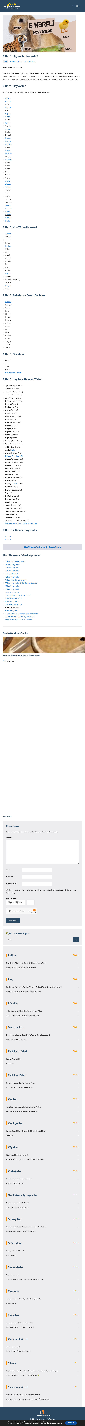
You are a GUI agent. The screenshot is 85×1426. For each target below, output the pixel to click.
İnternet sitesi (11, 884)
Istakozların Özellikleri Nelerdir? (42, 1039)
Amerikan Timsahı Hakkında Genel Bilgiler (42, 1323)
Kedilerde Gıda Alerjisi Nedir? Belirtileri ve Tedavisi (42, 1111)
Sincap (8, 184)
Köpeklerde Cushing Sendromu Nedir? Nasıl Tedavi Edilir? (42, 1159)
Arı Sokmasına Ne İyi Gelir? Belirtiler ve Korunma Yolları (42, 1011)
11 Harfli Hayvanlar (12, 592)
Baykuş (8, 246)
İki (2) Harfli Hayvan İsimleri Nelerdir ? (19, 620)
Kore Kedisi (42, 1063)
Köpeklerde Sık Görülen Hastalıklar (42, 1155)
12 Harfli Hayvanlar (12, 589)
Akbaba (8, 234)
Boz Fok (8, 209)
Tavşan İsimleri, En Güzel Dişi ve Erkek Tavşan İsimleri (42, 1299)
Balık (15, 484)
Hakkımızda (40, 1419)
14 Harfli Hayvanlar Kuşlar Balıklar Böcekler (21, 583)
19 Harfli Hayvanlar (12, 568)
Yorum (9, 837)
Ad (7, 870)
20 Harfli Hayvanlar (12, 565)
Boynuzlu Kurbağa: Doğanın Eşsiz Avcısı (42, 1179)
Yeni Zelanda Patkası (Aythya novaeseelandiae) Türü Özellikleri (42, 1227)
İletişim (32, 1419)
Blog (5, 61)
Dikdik (7, 117)
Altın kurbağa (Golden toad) (42, 1183)
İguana (7, 123)
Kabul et (71, 1423)
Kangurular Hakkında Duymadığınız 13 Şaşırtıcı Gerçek (42, 991)
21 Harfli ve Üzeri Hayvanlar (15, 561)
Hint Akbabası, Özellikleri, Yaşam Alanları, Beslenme (42, 1395)
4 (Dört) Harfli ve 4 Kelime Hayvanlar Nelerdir (21, 614)
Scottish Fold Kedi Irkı (42, 1059)
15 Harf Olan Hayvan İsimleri (15, 580)
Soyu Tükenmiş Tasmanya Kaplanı (42, 1207)
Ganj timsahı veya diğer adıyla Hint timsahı (42, 1327)
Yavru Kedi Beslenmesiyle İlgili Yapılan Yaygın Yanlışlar (42, 1107)
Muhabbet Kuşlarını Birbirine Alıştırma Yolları (42, 1083)
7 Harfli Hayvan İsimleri (13, 604)
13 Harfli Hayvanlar (12, 586)
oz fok (8, 101)
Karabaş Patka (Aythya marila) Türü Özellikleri (42, 1231)
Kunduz (8, 138)
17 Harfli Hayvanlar (12, 574)
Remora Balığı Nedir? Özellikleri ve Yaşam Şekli (42, 967)
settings (59, 1424)
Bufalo (7, 98)
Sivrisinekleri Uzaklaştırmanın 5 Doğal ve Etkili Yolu (42, 1015)
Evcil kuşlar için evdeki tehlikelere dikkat (42, 1087)
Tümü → (76, 955)
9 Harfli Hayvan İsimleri (13, 598)
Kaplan (8, 221)
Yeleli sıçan (42, 1135)
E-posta (9, 877)
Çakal (13, 450)
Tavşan (8, 187)
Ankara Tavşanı (42, 1303)
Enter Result (11, 899)
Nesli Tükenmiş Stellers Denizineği (42, 1203)
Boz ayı (8, 107)
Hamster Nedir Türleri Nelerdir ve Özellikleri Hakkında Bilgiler (42, 1131)
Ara (76, 940)
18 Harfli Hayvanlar (12, 571)
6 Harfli (13, 373)
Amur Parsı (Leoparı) (42, 1347)
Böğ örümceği (42, 1255)
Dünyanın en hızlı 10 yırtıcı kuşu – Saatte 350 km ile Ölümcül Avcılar (42, 1399)
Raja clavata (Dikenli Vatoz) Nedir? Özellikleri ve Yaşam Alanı (42, 963)
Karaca (8, 141)
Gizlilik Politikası (50, 1419)
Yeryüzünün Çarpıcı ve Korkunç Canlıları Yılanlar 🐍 (42, 1375)
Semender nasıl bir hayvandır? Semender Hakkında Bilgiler (42, 1279)
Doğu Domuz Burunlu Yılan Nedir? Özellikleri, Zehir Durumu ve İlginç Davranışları (42, 1371)
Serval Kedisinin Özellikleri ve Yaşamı (42, 1351)
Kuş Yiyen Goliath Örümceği (42, 1251)
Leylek (7, 273)
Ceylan (7, 113)
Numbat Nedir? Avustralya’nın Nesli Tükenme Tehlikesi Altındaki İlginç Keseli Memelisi (42, 987)
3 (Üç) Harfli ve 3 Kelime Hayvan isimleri (20, 617)
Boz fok (8, 536)
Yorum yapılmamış (29, 61)
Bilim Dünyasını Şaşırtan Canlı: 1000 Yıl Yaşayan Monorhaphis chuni (42, 1035)
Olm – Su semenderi (42, 1275)
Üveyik (7, 286)
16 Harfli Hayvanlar (12, 577)
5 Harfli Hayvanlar (12, 610)
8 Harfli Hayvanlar (12, 601)
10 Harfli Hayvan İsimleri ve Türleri (17, 595)
